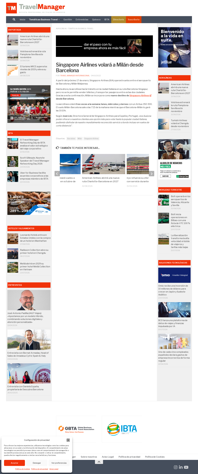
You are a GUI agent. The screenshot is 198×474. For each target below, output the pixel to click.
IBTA (106, 19)
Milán (80, 139)
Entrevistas (82, 19)
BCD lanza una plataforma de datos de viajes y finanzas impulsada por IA (172, 323)
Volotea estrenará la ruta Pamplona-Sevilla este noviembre (33, 54)
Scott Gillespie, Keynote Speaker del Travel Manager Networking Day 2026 (34, 161)
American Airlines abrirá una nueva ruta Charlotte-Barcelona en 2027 (34, 39)
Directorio (118, 19)
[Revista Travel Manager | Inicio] (35, 8)
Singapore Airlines (139, 95)
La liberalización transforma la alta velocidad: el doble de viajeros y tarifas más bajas (180, 241)
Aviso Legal (53, 469)
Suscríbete (134, 19)
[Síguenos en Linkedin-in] (181, 467)
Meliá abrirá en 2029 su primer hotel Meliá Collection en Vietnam (35, 266)
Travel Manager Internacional (75, 75)
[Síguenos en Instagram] (176, 467)
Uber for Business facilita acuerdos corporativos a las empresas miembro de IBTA (34, 176)
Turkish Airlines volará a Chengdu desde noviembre (180, 123)
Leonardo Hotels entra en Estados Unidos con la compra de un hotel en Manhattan (35, 238)
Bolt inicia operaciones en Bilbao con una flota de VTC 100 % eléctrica (180, 220)
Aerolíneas (61, 28)
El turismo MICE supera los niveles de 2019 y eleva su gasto (33, 69)
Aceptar (14, 463)
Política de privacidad (39, 469)
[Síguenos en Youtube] (186, 467)
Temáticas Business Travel (43, 19)
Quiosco (96, 19)
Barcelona (71, 139)
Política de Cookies (22, 469)
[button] (68, 440)
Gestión (67, 19)
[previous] (57, 173)
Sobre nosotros (89, 457)
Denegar (37, 463)
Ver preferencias (59, 463)
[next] (151, 173)
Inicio (22, 19)
